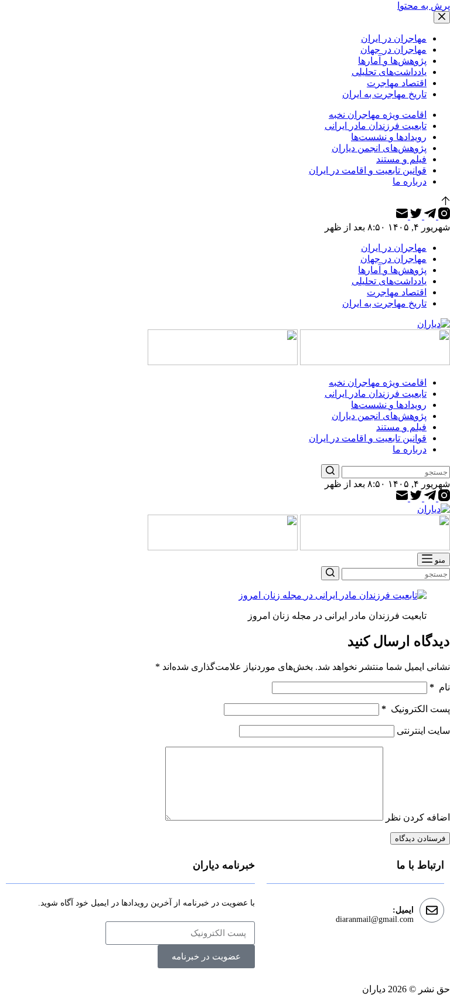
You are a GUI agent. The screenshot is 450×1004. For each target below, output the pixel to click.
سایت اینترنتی (423, 731)
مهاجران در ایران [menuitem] (394, 38)
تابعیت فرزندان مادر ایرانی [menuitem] (376, 126)
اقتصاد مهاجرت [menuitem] (397, 83)
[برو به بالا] (445, 202)
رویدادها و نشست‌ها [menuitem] (389, 137)
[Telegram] (429, 216)
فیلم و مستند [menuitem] (401, 159)
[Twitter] (415, 216)
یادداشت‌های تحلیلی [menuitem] (389, 72)
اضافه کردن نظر (418, 817)
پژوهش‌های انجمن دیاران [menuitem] (379, 148)
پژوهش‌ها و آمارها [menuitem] (392, 61)
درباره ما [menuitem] (410, 181)
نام (439, 687)
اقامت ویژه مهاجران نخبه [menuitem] (378, 115)
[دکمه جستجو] (330, 471)
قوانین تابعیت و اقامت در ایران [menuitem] (368, 170)
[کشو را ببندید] (442, 17)
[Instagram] (443, 216)
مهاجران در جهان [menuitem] (393, 50)
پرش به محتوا (423, 6)
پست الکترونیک (415, 709)
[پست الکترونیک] (402, 216)
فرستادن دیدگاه (420, 838)
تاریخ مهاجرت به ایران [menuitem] (384, 94)
